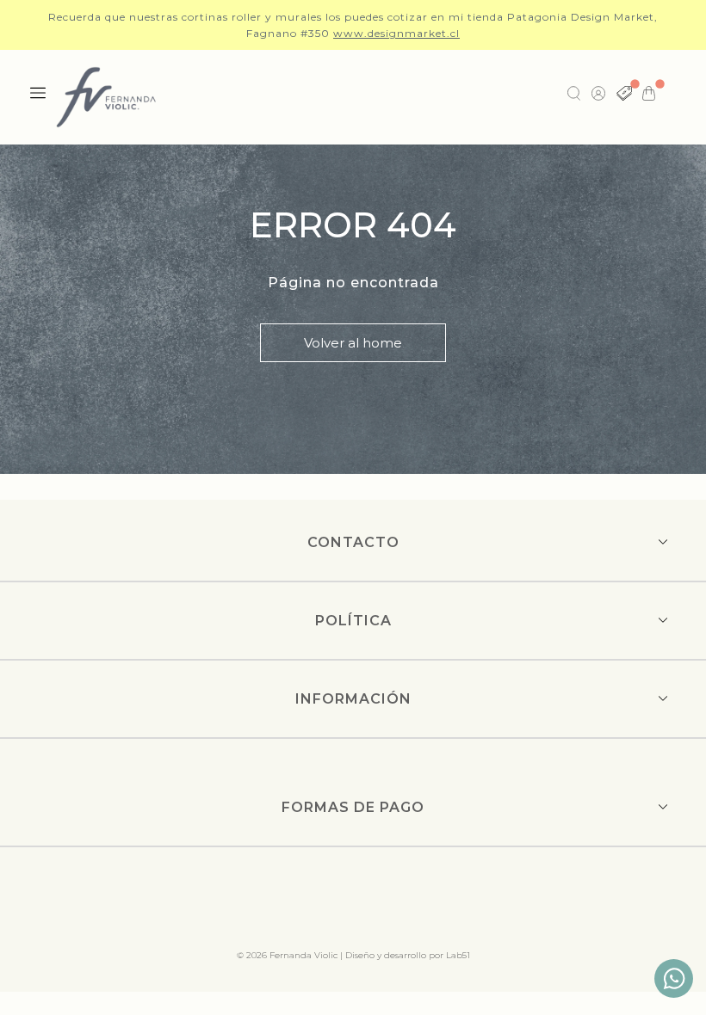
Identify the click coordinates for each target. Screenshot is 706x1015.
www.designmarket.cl (396, 33)
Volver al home (353, 343)
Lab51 (458, 955)
